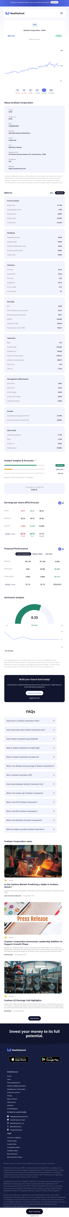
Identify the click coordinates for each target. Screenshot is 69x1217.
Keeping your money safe (16, 1089)
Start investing (34, 1211)
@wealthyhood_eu (17, 1123)
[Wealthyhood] (15, 13)
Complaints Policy (13, 1147)
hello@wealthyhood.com (19, 1117)
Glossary (10, 1105)
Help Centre (11, 1102)
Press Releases (12, 1109)
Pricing (9, 1096)
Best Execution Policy (14, 1157)
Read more (54, 2)
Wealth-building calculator (16, 1086)
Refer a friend (12, 1099)
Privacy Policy (12, 1141)
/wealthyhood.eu (16, 1130)
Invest (9, 1076)
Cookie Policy (11, 1144)
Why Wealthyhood (13, 1083)
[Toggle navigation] (61, 13)
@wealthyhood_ (16, 1127)
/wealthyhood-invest (17, 1120)
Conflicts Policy (12, 1151)
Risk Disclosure (12, 1154)
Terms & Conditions (14, 1138)
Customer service (13, 1092)
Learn (9, 1079)
